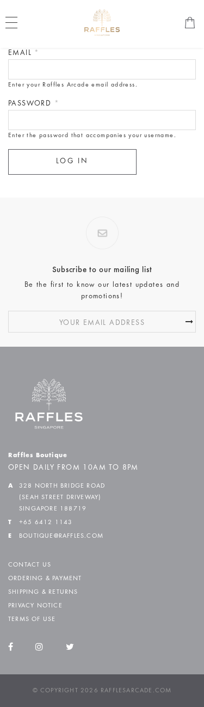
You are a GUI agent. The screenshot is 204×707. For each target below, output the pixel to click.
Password (33, 104)
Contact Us (29, 565)
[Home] (102, 22)
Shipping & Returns (43, 592)
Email (24, 53)
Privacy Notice (35, 606)
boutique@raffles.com (61, 536)
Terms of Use (31, 619)
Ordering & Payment (45, 578)
